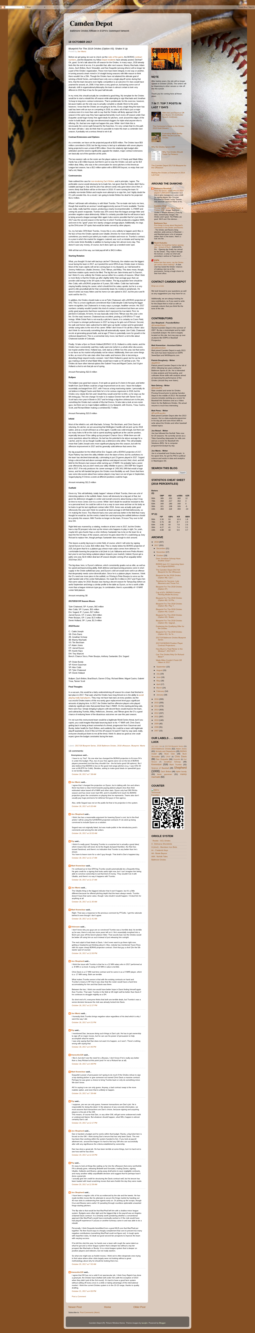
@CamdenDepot (158, 325)
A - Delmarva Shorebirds (161, 844)
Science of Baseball (160, 768)
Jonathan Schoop (172, 762)
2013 (156, 710)
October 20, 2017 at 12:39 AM (84, 1184)
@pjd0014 (155, 363)
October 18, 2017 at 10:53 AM (84, 833)
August (159, 670)
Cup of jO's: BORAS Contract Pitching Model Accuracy (168, 593)
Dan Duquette (162, 759)
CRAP (168, 757)
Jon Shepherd (77, 814)
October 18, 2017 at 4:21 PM (84, 1022)
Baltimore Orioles (158, 860)
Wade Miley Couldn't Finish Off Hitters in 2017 (169, 661)
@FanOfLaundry (158, 413)
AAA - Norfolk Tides (159, 857)
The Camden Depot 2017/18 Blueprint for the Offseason (168, 571)
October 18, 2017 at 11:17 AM (84, 858)
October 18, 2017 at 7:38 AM (84, 774)
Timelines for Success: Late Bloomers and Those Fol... (168, 582)
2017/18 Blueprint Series (85, 746)
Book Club (169, 754)
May (158, 681)
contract (138, 57)
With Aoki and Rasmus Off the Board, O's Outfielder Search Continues (173, 115)
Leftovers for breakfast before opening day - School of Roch (168, 246)
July (158, 674)
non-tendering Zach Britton (102, 181)
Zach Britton (166, 771)
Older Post (139, 1307)
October (160, 556)
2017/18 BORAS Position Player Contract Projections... (169, 644)
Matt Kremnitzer (78, 866)
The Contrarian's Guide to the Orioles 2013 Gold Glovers (168, 127)
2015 (156, 703)
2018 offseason (123, 746)
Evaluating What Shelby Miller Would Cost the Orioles (172, 136)
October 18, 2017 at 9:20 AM (84, 806)
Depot (104, 60)
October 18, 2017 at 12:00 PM (84, 953)
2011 (156, 717)
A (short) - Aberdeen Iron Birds (164, 847)
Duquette (176, 759)
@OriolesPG (156, 388)
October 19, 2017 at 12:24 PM (84, 1155)
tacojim (145, 1323)
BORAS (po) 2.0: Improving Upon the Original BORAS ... (170, 565)
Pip (72, 841)
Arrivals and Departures (166, 751)
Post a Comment (79, 1297)
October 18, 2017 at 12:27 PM (84, 1005)
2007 (156, 731)
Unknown (75, 927)
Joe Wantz (75, 782)
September (161, 667)
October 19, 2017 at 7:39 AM (84, 1093)
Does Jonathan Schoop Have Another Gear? (168, 560)
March (159, 688)
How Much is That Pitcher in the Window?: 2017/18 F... (169, 650)
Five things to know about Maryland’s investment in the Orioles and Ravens (168, 226)
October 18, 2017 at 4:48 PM (84, 1064)
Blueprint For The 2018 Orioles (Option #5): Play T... (169, 605)
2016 (156, 699)
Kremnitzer (156, 764)
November (161, 552)
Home (107, 1307)
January (160, 695)
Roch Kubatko (160, 243)
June (158, 677)
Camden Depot (91, 23)
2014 (156, 706)
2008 (156, 727)
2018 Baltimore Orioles (106, 746)
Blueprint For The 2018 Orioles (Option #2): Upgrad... (169, 622)
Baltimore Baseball (162, 189)
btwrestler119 (77, 1055)
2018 (156, 542)
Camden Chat (160, 206)
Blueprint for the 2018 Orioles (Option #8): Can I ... (168, 576)
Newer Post (75, 1307)
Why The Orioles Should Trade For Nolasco (172, 153)
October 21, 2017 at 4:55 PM (84, 1291)
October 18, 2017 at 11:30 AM (84, 902)
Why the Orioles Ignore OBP (163, 147)
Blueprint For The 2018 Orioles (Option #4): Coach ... (169, 610)
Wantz (142, 746)
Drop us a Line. (157, 286)
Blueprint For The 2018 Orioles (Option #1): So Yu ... (169, 633)
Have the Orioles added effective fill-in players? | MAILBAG (169, 192)
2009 (156, 724)
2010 (156, 720)
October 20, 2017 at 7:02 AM (84, 1264)
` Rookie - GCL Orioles (160, 841)
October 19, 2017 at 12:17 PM (84, 1123)
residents (112, 60)
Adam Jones (181, 749)
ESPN (156, 260)
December (161, 548)
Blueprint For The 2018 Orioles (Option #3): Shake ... (169, 616)
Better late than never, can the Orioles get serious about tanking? (168, 263)
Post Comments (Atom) (90, 1312)
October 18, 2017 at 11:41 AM (84, 919)
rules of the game (115, 57)
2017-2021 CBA (156, 746)
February (160, 691)
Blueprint (135, 746)
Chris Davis (181, 756)
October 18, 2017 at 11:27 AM (84, 880)
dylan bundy (181, 771)
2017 (156, 545)
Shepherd (180, 767)
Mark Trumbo (175, 765)
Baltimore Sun (160, 223)
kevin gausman (164, 774)
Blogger (162, 1323)
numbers (72, 60)
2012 (156, 713)
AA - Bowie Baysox (159, 853)
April (158, 684)
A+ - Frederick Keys (159, 850)
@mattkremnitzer (158, 348)
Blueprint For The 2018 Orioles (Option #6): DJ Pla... (169, 599)
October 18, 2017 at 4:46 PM (84, 1047)
